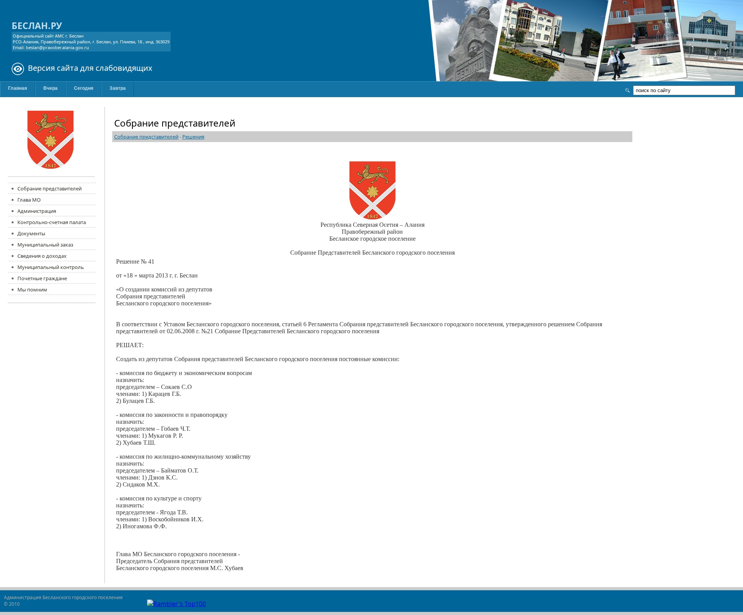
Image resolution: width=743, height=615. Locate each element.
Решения (193, 136)
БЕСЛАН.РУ (37, 25)
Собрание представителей (146, 136)
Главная (17, 88)
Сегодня (83, 88)
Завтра (118, 88)
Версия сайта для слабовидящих (90, 68)
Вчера (50, 88)
